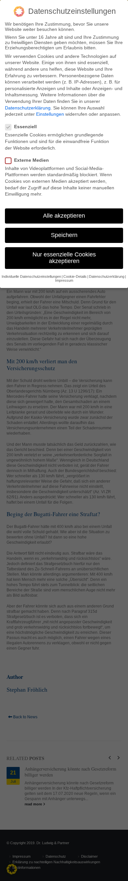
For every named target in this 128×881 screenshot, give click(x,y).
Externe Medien (31, 160)
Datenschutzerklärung (28, 107)
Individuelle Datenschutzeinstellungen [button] (31, 276)
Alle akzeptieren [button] (64, 215)
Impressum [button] (64, 280)
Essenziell (25, 126)
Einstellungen (50, 114)
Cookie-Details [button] (75, 276)
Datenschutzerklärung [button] (106, 276)
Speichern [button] (64, 235)
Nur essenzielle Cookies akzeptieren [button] (64, 257)
